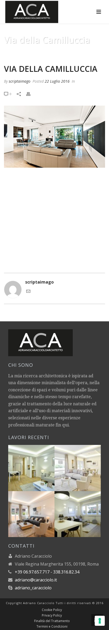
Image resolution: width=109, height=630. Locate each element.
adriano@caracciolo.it (36, 579)
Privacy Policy (52, 615)
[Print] (31, 93)
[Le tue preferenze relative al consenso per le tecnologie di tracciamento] (100, 621)
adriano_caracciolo (33, 587)
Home (33, 53)
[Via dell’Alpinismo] (84, 464)
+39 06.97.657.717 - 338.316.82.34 (47, 572)
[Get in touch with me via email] (28, 292)
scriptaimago (19, 81)
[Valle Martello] (84, 510)
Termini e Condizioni (52, 626)
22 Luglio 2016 (57, 81)
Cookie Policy (52, 610)
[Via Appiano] (38, 464)
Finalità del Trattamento (52, 621)
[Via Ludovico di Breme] (38, 510)
